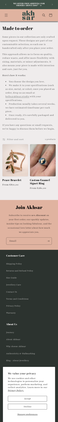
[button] (6, 15)
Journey (10, 332)
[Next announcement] (52, 4)
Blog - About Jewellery (17, 360)
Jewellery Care (13, 285)
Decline (27, 406)
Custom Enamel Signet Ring (40, 182)
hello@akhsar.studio (17, 96)
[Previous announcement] (5, 4)
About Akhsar (13, 339)
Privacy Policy (13, 306)
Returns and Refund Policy (19, 271)
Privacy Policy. (16, 390)
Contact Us (11, 292)
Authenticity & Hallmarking (20, 353)
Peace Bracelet (11, 180)
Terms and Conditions (17, 299)
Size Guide (11, 278)
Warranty (11, 313)
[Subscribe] (48, 241)
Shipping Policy (14, 264)
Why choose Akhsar (16, 346)
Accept (27, 398)
